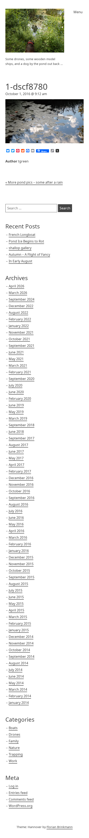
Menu (78, 12)
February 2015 (20, 623)
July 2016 (15, 511)
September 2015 (21, 577)
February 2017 (20, 471)
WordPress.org (20, 805)
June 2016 (16, 517)
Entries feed (18, 792)
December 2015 (21, 557)
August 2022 (18, 312)
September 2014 (21, 656)
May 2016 (16, 524)
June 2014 (16, 676)
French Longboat (22, 234)
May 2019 (16, 411)
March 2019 (18, 418)
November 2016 (21, 484)
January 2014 (19, 702)
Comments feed (21, 799)
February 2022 (20, 319)
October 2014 (19, 650)
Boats (13, 728)
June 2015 (16, 597)
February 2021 (20, 372)
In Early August (20, 261)
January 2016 (19, 550)
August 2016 (18, 504)
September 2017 (21, 438)
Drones (14, 734)
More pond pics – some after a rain (35, 182)
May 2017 (16, 458)
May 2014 (16, 683)
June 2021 (16, 352)
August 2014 (18, 663)
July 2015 (15, 590)
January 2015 (19, 630)
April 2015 (16, 610)
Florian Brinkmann (60, 827)
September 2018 (21, 425)
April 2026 (16, 286)
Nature (14, 747)
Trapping (16, 754)
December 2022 (21, 306)
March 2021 (18, 365)
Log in (13, 786)
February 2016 (20, 544)
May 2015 (16, 603)
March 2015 (18, 617)
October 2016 (19, 491)
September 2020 (21, 378)
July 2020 (15, 385)
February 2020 (20, 398)
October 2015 (19, 570)
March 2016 (18, 537)
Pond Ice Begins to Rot (26, 241)
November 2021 (21, 332)
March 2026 (18, 292)
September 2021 (21, 345)
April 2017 (16, 464)
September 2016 (21, 497)
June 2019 (16, 405)
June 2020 (16, 392)
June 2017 (16, 451)
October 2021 (19, 339)
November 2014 (21, 643)
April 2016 (16, 531)
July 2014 (15, 669)
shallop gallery (20, 248)
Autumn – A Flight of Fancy (29, 254)
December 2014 (21, 636)
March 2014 (18, 689)
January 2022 (19, 326)
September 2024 (21, 299)
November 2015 (21, 564)
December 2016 (21, 478)
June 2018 (16, 431)
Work (13, 761)
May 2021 (16, 359)
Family (14, 741)
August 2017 (18, 445)
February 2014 (20, 696)
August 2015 (18, 583)
